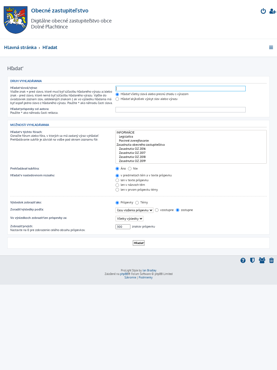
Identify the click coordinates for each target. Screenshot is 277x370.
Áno (123, 168)
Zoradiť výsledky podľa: (27, 209)
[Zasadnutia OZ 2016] (191, 149)
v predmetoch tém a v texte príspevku (146, 175)
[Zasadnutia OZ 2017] (191, 153)
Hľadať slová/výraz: (23, 88)
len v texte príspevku (134, 180)
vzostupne (166, 210)
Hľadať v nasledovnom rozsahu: (32, 175)
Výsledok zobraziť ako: (26, 202)
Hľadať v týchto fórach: (26, 132)
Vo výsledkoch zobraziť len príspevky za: (38, 218)
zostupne (186, 210)
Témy (144, 202)
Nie (135, 168)
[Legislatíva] (191, 137)
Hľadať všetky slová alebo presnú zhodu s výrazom (154, 94)
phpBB (124, 273)
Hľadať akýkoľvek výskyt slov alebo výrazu (148, 99)
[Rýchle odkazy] (271, 47)
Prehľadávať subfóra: (24, 168)
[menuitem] (263, 11)
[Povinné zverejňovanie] (191, 141)
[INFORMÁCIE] (191, 133)
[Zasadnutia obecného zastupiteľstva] (191, 145)
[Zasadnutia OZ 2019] (191, 161)
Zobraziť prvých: (21, 226)
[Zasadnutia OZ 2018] (191, 157)
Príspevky (126, 202)
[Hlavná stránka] (15, 19)
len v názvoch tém (132, 185)
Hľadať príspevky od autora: (29, 109)
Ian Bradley (149, 270)
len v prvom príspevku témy (139, 190)
